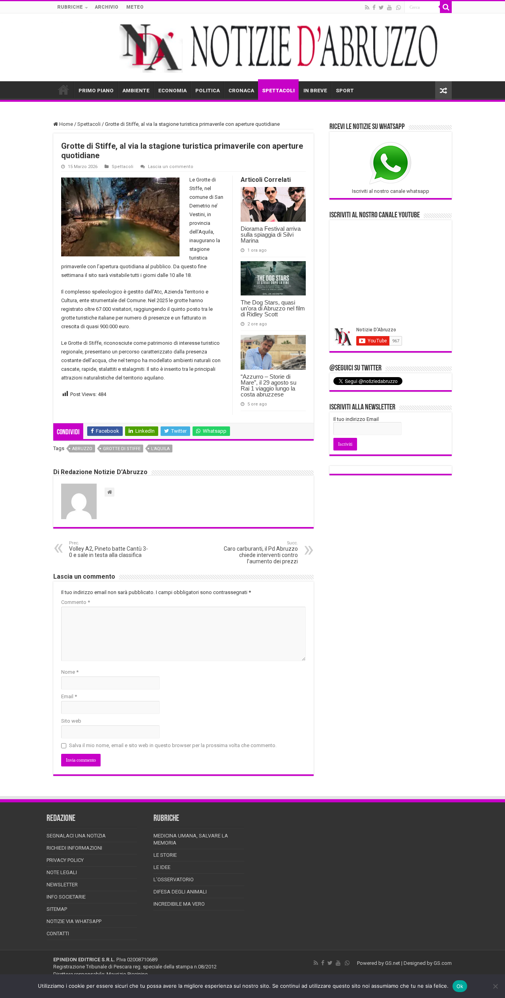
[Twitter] (381, 7)
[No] (495, 986)
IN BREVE (315, 90)
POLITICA (207, 90)
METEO (135, 7)
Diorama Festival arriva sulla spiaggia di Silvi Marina (271, 234)
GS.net (392, 963)
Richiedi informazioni (74, 848)
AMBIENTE (136, 90)
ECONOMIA (172, 90)
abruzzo (82, 448)
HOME (63, 89)
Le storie (165, 855)
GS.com (443, 963)
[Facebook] (374, 7)
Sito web (71, 721)
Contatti (58, 933)
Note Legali (62, 872)
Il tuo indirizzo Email (356, 419)
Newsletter (62, 885)
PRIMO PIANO (96, 90)
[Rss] (367, 7)
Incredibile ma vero (179, 904)
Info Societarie (66, 897)
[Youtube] (389, 7)
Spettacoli (89, 124)
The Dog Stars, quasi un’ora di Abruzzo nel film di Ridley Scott (273, 308)
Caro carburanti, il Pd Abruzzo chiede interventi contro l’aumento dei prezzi (261, 552)
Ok (460, 986)
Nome (70, 672)
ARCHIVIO (106, 7)
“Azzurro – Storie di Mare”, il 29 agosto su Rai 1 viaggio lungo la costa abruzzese (268, 385)
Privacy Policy (65, 860)
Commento (75, 602)
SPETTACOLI (278, 90)
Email (69, 696)
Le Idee (161, 867)
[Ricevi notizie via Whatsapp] (398, 7)
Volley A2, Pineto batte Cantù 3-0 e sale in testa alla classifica (108, 549)
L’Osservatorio (173, 879)
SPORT (345, 90)
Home (65, 124)
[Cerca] (446, 7)
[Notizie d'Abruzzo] (252, 47)
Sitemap (57, 909)
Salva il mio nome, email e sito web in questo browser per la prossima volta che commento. (173, 745)
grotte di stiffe (121, 448)
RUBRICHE (70, 7)
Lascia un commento (170, 166)
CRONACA (241, 90)
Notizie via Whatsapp (74, 921)
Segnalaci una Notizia (76, 836)
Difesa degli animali (180, 892)
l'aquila (160, 448)
